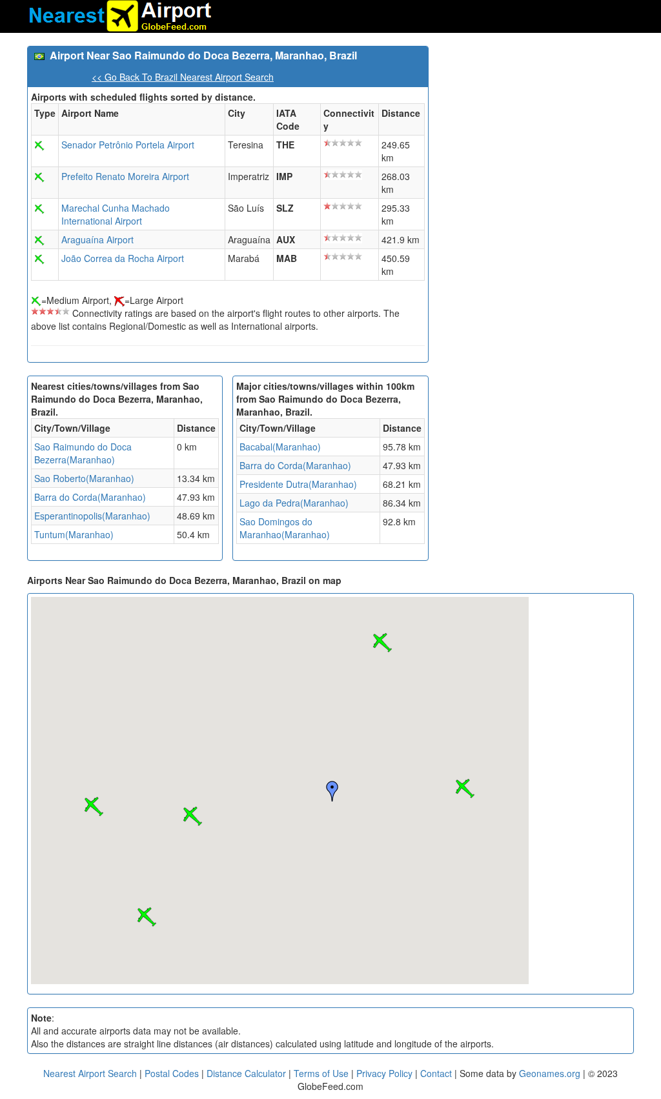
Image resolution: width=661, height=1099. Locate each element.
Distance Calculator (246, 1073)
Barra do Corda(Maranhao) (90, 496)
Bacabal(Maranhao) (280, 446)
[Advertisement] (536, 126)
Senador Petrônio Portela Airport (127, 144)
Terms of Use (322, 1073)
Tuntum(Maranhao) (74, 534)
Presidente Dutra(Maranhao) (298, 484)
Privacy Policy (385, 1073)
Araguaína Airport (97, 239)
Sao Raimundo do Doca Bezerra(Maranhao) (83, 453)
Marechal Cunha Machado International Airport (115, 214)
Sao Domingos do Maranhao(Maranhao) (284, 528)
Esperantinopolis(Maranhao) (92, 515)
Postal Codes (172, 1073)
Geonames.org (549, 1073)
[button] (464, 788)
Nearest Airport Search (90, 1073)
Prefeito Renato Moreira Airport (125, 176)
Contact (436, 1073)
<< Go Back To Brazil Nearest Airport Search (183, 76)
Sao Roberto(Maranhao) (84, 478)
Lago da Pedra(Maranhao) (294, 502)
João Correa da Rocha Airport (122, 258)
